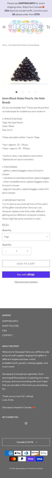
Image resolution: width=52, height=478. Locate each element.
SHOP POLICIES (10, 325)
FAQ (4, 330)
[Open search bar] (40, 27)
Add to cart (26, 263)
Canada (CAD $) (25, 442)
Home (4, 45)
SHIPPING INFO (10, 321)
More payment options (26, 281)
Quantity (6, 230)
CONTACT (7, 335)
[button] (26, 69)
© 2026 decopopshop (17, 468)
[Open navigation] (4, 27)
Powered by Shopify (35, 468)
